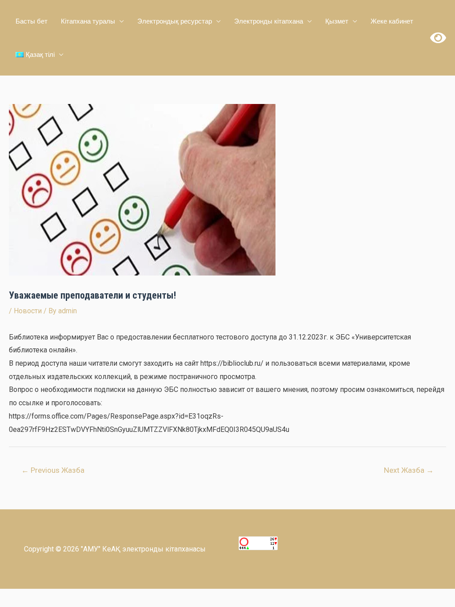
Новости (28, 311)
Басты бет (32, 21)
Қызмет (336, 21)
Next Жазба (409, 470)
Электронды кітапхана (268, 21)
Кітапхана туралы (88, 21)
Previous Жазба (52, 470)
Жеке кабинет (392, 21)
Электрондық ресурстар (174, 21)
